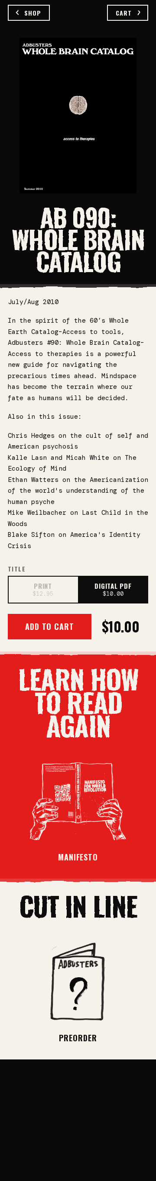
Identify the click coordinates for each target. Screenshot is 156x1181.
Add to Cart (49, 626)
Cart (124, 12)
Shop (32, 12)
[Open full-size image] (78, 115)
